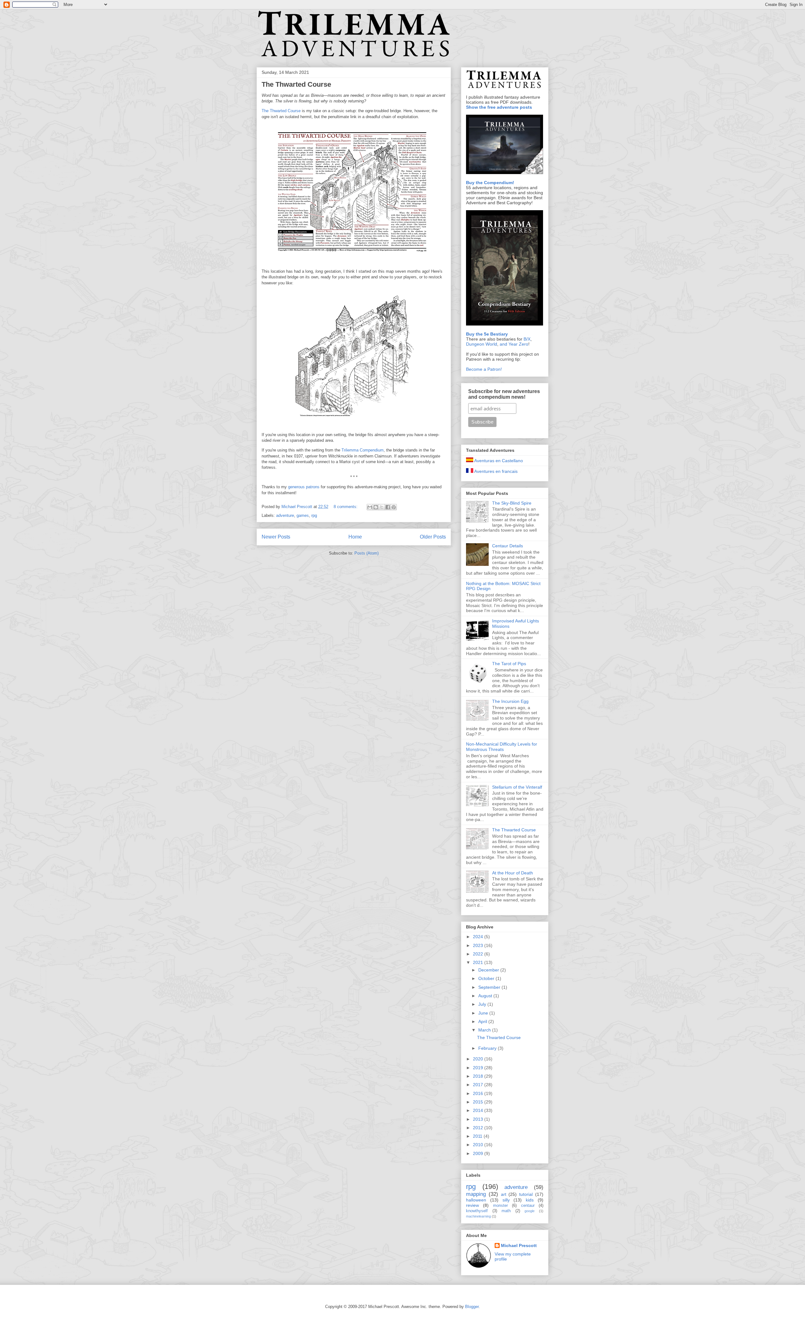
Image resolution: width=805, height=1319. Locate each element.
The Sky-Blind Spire (511, 503)
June (483, 1012)
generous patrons (303, 486)
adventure (285, 515)
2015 (478, 1101)
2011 (478, 1136)
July (482, 1004)
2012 (478, 1127)
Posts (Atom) (366, 553)
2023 (478, 945)
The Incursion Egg (510, 701)
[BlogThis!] (376, 507)
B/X (527, 339)
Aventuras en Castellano (498, 460)
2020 (478, 1058)
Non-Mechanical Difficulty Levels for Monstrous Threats (501, 747)
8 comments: (346, 506)
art (503, 1194)
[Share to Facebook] (388, 507)
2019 (478, 1067)
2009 (478, 1153)
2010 (478, 1144)
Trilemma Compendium (362, 450)
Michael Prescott (519, 1245)
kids (530, 1199)
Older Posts (433, 536)
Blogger (472, 1306)
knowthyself (477, 1211)
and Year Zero (514, 344)
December (489, 969)
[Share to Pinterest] (394, 507)
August (485, 995)
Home (355, 536)
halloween (476, 1199)
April (483, 1021)
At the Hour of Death (512, 872)
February (488, 1048)
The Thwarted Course (296, 84)
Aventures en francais (495, 471)
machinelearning (478, 1216)
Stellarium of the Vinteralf (517, 787)
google (530, 1211)
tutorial (526, 1194)
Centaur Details (507, 545)
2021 (478, 962)
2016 (478, 1093)
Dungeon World (481, 344)
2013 (478, 1119)
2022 (478, 953)
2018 (478, 1076)
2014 (478, 1110)
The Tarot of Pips (509, 663)
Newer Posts (276, 536)
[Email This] (370, 507)
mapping (476, 1194)
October (487, 978)
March (485, 1029)
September (490, 987)
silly (506, 1199)
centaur (528, 1205)
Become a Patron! (484, 369)
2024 (478, 936)
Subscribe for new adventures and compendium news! (504, 394)
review (472, 1205)
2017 (478, 1084)
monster (500, 1205)
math (506, 1211)
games (303, 515)
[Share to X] (382, 507)
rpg (314, 515)
